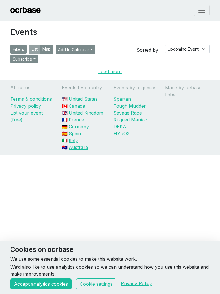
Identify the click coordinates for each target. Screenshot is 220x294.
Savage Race (127, 113)
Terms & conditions (31, 99)
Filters (18, 49)
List (35, 49)
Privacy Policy (136, 283)
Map (46, 49)
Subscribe (22, 59)
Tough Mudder (129, 106)
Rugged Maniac (130, 120)
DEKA (119, 126)
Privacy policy (25, 106)
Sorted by (147, 50)
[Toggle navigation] (202, 10)
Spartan (122, 99)
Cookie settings (96, 284)
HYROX (121, 133)
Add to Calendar (73, 49)
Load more (110, 71)
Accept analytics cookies (41, 284)
